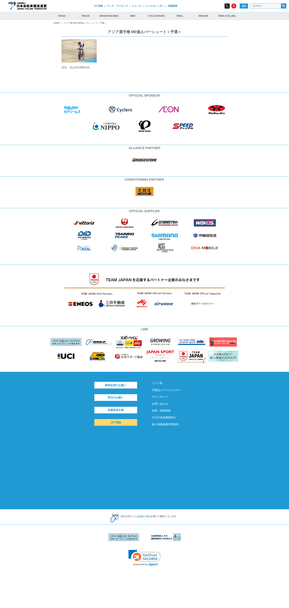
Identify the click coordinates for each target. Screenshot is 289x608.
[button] (144, 558)
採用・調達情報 (161, 410)
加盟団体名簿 (116, 410)
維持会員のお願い (115, 385)
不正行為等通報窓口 (164, 417)
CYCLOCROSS (156, 16)
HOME (56, 23)
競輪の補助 (145, 516)
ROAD (62, 16)
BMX (132, 16)
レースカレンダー (154, 6)
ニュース (136, 6)
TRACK (85, 16)
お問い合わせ (160, 403)
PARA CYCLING (227, 16)
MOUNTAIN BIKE (109, 16)
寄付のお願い (116, 397)
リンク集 (157, 383)
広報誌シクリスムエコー (166, 390)
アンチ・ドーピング (117, 6)
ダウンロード (160, 396)
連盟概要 (172, 6)
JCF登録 (98, 6)
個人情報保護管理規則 (165, 424)
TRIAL (179, 16)
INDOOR (203, 16)
